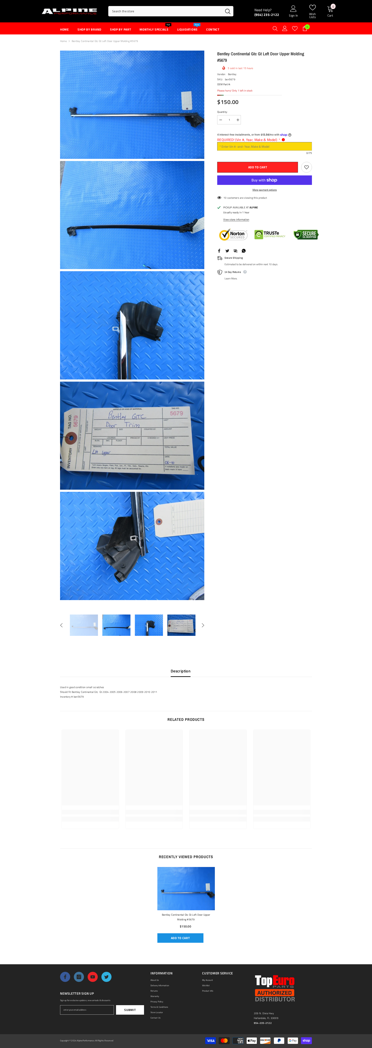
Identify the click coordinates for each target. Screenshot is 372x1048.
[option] (84, 625)
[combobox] (165, 11)
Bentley (232, 74)
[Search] (170, 11)
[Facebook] (219, 250)
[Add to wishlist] (306, 167)
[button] (61, 625)
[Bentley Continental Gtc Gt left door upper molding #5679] (186, 888)
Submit (130, 1010)
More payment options (265, 190)
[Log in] (285, 28)
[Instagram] (79, 977)
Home (63, 41)
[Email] (235, 250)
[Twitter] (227, 250)
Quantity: (222, 112)
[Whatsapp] (244, 250)
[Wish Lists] (295, 28)
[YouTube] (93, 977)
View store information (236, 219)
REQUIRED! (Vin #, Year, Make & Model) (248, 139)
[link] (90, 812)
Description (181, 671)
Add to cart (257, 167)
